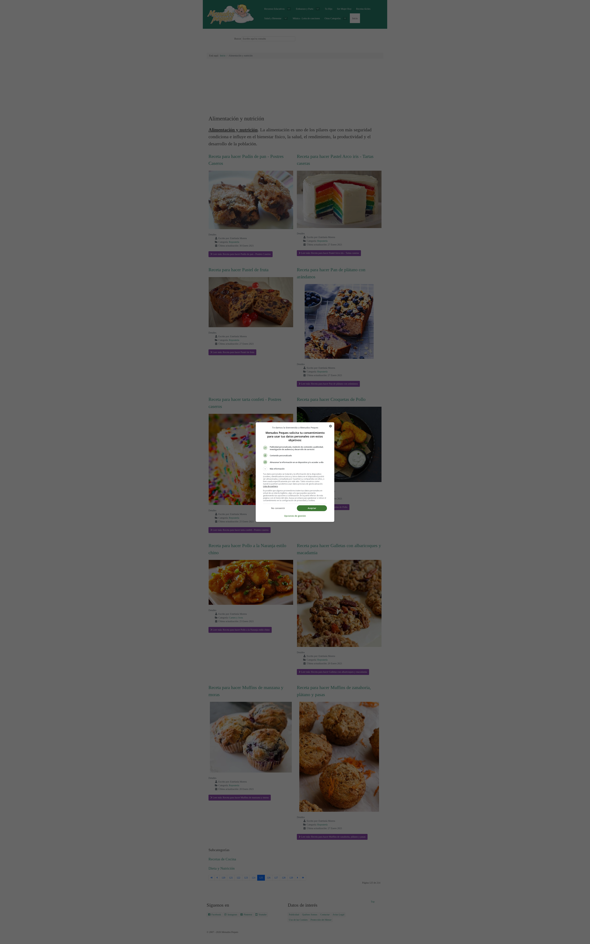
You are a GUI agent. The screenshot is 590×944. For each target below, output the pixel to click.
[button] (295, 469)
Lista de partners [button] (270, 486)
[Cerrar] (330, 426)
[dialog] (295, 472)
